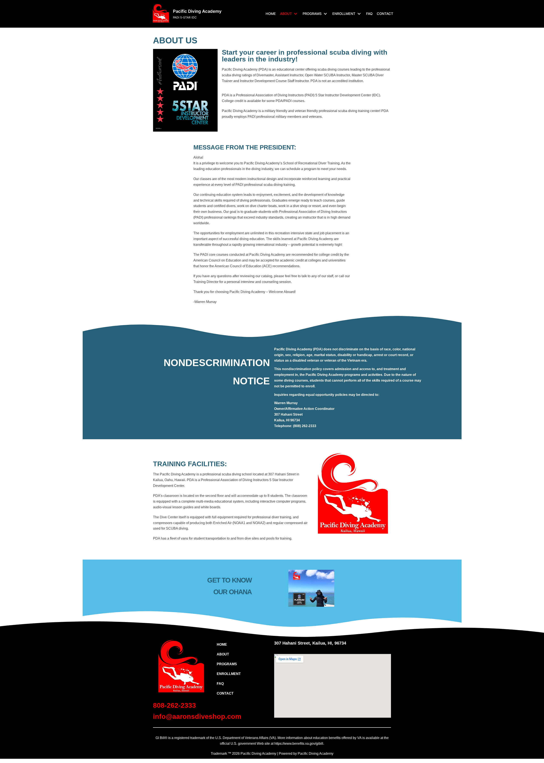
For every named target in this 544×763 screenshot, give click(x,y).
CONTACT (385, 13)
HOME (271, 13)
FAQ (369, 13)
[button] (242, 654)
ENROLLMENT (229, 674)
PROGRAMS (227, 664)
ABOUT (223, 654)
